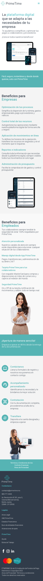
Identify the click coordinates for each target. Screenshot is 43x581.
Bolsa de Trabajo (8, 542)
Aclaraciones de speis (10, 528)
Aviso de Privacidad (21, 467)
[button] (38, 3)
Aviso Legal (6, 515)
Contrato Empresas (21, 465)
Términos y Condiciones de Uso (21, 463)
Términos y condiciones (25, 573)
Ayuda (4, 539)
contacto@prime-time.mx (11, 491)
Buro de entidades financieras (12, 525)
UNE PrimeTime (7, 518)
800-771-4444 (7, 494)
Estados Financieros (9, 522)
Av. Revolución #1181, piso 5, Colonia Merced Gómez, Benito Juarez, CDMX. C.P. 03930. (12, 501)
